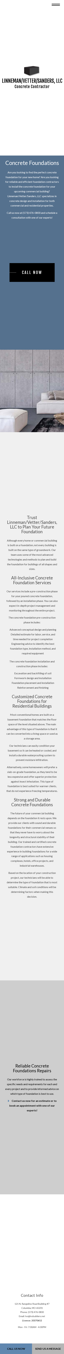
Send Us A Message (48, 1348)
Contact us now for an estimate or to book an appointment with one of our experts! (33, 1116)
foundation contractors (46, 185)
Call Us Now (16, 1348)
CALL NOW (32, 276)
